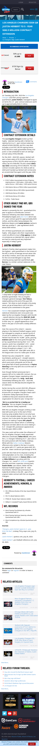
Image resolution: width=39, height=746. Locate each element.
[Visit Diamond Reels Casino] (28, 701)
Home (4, 37)
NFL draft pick (23, 461)
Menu (32, 9)
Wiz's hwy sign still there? (12, 678)
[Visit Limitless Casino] (10, 701)
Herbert (5, 311)
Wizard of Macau (27, 736)
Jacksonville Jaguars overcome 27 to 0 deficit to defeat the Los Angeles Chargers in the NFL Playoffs (26, 628)
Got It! (32, 744)
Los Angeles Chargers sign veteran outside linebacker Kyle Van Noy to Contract (25, 588)
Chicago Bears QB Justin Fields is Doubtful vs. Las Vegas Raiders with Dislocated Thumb (26, 614)
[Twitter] (4, 713)
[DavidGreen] (4, 82)
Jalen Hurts (24, 217)
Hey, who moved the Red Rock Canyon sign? (18, 672)
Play (29, 56)
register (16, 570)
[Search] (22, 10)
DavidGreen (18, 82)
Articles (11, 37)
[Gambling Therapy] (21, 726)
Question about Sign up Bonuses (15, 681)
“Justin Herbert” (7, 537)
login (9, 570)
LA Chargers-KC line (10, 686)
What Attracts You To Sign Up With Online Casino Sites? (20, 675)
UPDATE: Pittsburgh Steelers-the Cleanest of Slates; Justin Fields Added (26, 652)
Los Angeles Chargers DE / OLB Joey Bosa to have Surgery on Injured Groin (25, 640)
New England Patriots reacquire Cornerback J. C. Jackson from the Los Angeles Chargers (24, 601)
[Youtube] (9, 713)
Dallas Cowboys (18, 443)
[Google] (15, 713)
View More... (5, 662)
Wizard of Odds (16, 736)
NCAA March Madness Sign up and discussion (19, 683)
